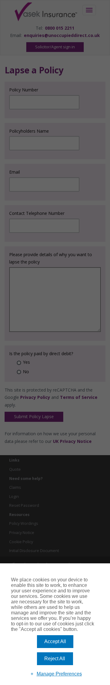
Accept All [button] (55, 641)
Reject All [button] (54, 658)
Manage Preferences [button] (59, 673)
